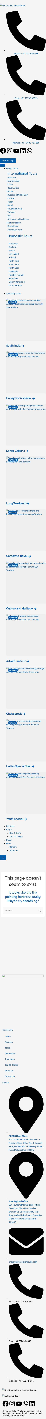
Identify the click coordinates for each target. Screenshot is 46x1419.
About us (13, 850)
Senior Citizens (15, 450)
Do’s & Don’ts (15, 833)
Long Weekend (16, 503)
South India (13, 345)
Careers (13, 847)
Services (10, 826)
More (8, 843)
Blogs (9, 829)
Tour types (10, 1059)
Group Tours (12, 168)
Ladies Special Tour (18, 766)
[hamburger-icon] (2, 165)
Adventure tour (16, 661)
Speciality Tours (13, 293)
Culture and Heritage (19, 608)
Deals (8, 840)
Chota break (14, 713)
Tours (7, 1048)
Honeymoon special (18, 398)
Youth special (14, 818)
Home (8, 1036)
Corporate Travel (16, 555)
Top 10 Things (16, 836)
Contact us (10, 1076)
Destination (10, 1053)
